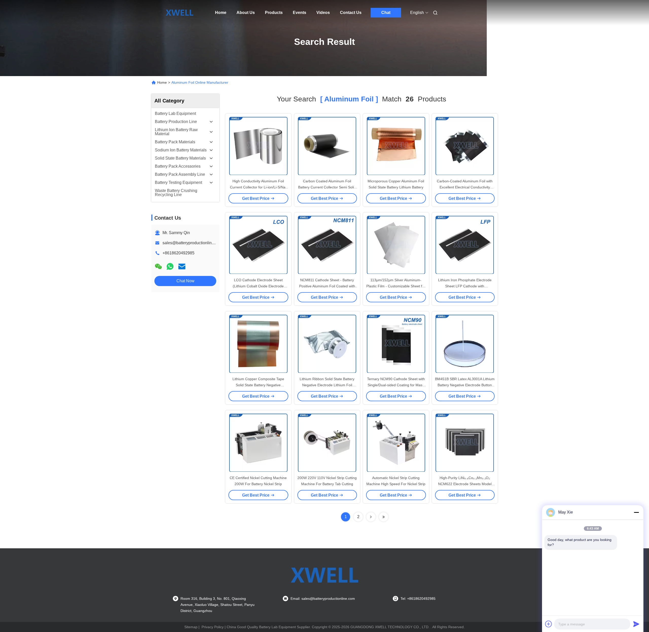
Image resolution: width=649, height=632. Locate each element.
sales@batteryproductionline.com (193, 243)
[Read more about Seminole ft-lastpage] (383, 516)
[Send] (636, 623)
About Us (246, 12)
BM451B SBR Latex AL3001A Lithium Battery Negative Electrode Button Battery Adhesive (465, 385)
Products (274, 12)
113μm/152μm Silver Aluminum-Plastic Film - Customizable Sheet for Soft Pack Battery (395, 286)
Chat (385, 12)
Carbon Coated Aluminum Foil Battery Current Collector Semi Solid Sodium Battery (327, 187)
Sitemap (190, 627)
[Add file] (548, 623)
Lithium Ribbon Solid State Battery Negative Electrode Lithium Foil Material (327, 385)
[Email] (181, 266)
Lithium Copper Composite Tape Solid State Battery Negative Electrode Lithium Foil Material (258, 385)
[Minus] (636, 512)
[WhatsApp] (170, 266)
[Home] (179, 12)
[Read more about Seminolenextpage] (370, 516)
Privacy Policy (213, 627)
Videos (323, 12)
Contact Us (351, 12)
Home (220, 12)
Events (299, 12)
